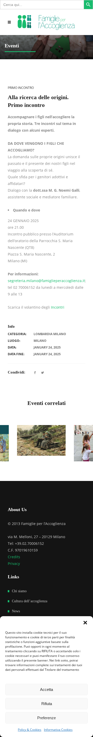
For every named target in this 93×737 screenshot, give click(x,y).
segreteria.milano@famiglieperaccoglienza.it (46, 280)
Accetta (46, 689)
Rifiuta (46, 703)
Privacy (14, 559)
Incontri (57, 307)
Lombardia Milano (50, 334)
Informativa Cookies (58, 729)
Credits (14, 553)
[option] (31, 440)
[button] (85, 622)
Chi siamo (19, 587)
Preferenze (46, 718)
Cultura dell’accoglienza (29, 597)
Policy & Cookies (29, 729)
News (16, 607)
